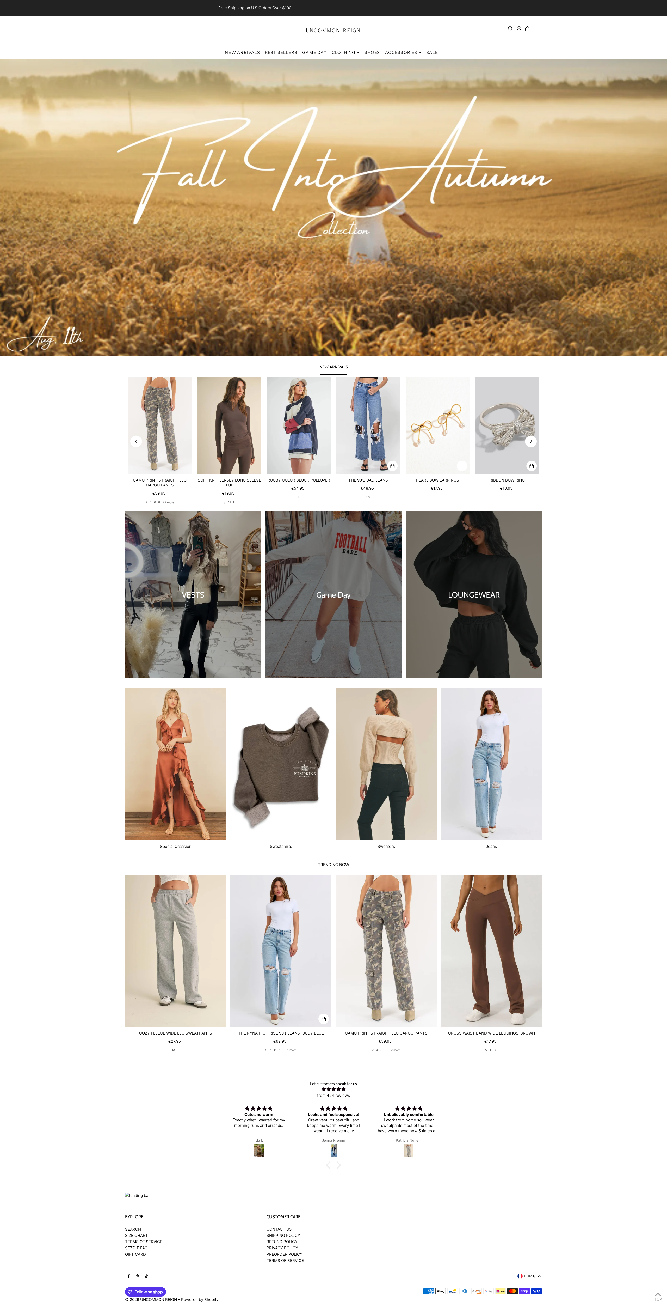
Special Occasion (176, 846)
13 (368, 497)
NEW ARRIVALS (333, 366)
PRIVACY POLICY (282, 1247)
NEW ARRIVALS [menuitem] (242, 52)
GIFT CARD (135, 1254)
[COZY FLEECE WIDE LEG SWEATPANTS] (175, 951)
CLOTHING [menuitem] (344, 52)
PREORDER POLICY (284, 1254)
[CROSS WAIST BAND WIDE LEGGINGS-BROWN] (491, 951)
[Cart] (527, 28)
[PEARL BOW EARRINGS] (438, 425)
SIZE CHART (136, 1235)
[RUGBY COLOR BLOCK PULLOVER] (299, 425)
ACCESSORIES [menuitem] (401, 52)
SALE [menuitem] (432, 52)
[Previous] (136, 441)
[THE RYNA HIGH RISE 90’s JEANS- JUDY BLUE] (280, 951)
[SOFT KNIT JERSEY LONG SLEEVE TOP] (229, 425)
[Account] (519, 28)
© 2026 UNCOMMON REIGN (151, 1299)
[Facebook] (129, 1276)
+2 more (168, 502)
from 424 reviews (333, 1095)
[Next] (531, 441)
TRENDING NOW (333, 864)
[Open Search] (510, 28)
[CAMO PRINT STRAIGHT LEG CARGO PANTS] (160, 425)
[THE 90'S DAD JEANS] (368, 425)
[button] (329, 1165)
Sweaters (386, 846)
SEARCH (133, 1229)
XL (496, 1050)
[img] (333, 1089)
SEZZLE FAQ (136, 1247)
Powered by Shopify (199, 1299)
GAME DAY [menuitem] (314, 52)
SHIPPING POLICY (283, 1235)
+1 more (291, 1050)
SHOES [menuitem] (372, 52)
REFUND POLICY (282, 1241)
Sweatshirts (281, 846)
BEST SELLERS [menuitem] (281, 52)
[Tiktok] (146, 1276)
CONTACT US (279, 1229)
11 (275, 1050)
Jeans (491, 846)
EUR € (529, 1276)
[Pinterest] (137, 1276)
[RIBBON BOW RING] (507, 425)
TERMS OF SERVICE (143, 1241)
